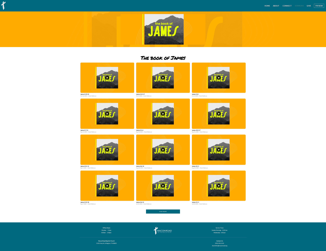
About (276, 6)
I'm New (319, 6)
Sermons (299, 6)
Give (309, 6)
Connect (287, 6)
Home (267, 6)
